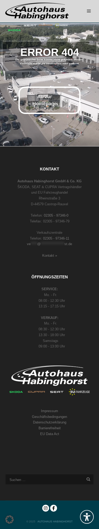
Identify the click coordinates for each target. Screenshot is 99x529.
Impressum (49, 411)
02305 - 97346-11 (56, 238)
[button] (9, 519)
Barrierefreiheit (50, 428)
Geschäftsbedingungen (49, 417)
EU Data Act (49, 434)
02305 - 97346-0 (56, 215)
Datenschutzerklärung (49, 422)
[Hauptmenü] (89, 11)
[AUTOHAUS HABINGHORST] (37, 11)
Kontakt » (49, 256)
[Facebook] (53, 508)
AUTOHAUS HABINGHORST (55, 521)
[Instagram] (45, 508)
